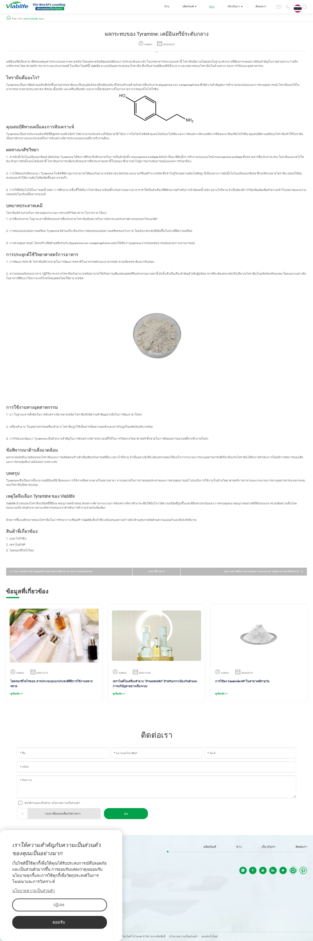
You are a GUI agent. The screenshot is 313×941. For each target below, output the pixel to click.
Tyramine (12, 84)
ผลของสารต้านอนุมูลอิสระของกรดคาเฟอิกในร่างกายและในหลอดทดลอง (56, 571)
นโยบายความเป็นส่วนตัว (65, 802)
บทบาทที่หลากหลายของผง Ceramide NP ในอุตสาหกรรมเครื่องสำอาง (264, 571)
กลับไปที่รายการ (156, 571)
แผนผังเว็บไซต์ (209, 936)
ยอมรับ (59, 922)
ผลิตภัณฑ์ (188, 6)
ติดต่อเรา (261, 6)
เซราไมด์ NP (17, 544)
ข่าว (211, 6)
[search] (304, 7)
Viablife (95, 66)
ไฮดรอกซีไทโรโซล (21, 550)
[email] (278, 6)
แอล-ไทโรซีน (18, 538)
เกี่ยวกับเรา (233, 6)
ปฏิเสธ (58, 905)
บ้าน (166, 6)
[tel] (287, 6)
